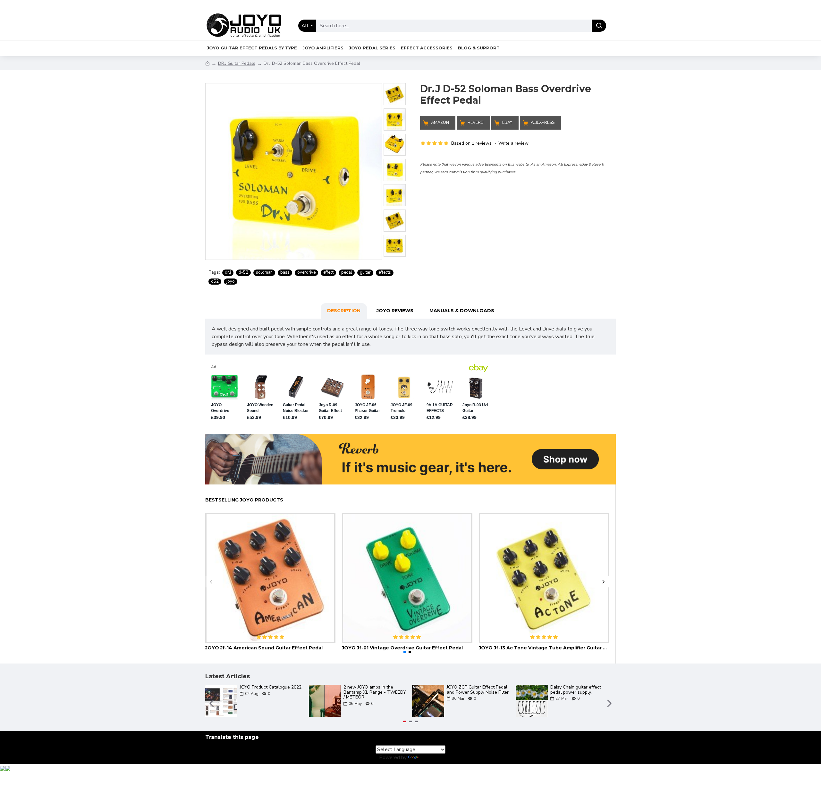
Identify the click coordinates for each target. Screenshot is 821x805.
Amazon (440, 122)
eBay (507, 122)
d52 (215, 281)
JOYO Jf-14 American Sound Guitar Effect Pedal (264, 648)
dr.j (228, 272)
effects (384, 272)
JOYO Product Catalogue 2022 (270, 687)
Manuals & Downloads (461, 310)
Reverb (476, 122)
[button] (210, 581)
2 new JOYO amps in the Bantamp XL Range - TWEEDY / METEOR (374, 692)
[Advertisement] (518, 220)
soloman (264, 272)
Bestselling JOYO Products (244, 500)
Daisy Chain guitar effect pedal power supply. (575, 690)
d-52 (243, 272)
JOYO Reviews (395, 310)
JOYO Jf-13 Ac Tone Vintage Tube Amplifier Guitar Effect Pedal (544, 648)
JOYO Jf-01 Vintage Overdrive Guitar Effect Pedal (402, 648)
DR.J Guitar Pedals (236, 63)
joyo (230, 281)
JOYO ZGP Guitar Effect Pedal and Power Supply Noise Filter (478, 690)
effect (328, 272)
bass (285, 272)
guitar (365, 272)
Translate (431, 757)
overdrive (306, 272)
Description (343, 310)
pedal (346, 272)
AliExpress (542, 122)
